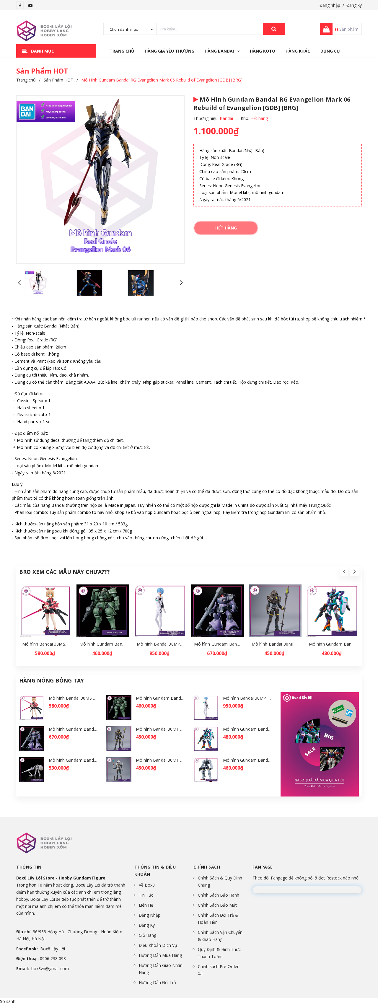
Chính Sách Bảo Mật (217, 905)
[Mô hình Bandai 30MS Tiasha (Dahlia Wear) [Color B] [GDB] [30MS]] (45, 611)
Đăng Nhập (149, 915)
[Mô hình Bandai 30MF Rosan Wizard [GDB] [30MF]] (275, 611)
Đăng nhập (330, 5)
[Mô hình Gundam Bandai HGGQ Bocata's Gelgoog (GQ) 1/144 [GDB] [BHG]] (206, 769)
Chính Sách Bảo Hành (218, 895)
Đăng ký (354, 5)
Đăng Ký (147, 925)
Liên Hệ (146, 905)
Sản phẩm (347, 29)
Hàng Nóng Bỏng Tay (51, 680)
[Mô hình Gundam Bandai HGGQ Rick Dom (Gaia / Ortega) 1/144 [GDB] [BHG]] (217, 611)
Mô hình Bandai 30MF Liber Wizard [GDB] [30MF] (184, 760)
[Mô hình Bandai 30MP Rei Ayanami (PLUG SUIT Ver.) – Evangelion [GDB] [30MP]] (160, 611)
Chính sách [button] (206, 867)
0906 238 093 (53, 958)
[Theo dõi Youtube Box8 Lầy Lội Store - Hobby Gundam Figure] (30, 5)
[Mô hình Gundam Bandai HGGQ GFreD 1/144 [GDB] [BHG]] (332, 611)
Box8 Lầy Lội (52, 949)
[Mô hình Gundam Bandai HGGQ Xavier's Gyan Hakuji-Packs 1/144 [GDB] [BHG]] (31, 769)
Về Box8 (147, 885)
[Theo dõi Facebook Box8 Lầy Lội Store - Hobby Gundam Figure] (20, 5)
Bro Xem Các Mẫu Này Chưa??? (64, 571)
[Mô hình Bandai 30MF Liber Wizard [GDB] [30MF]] (118, 769)
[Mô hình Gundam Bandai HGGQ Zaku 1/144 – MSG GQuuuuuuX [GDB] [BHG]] (102, 611)
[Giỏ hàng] (324, 29)
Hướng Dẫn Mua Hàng (160, 955)
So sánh (7, 1001)
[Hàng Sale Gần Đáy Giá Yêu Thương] (320, 744)
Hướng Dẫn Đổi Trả (157, 982)
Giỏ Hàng (147, 935)
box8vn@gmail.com (50, 968)
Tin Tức (146, 895)
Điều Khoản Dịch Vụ (158, 945)
